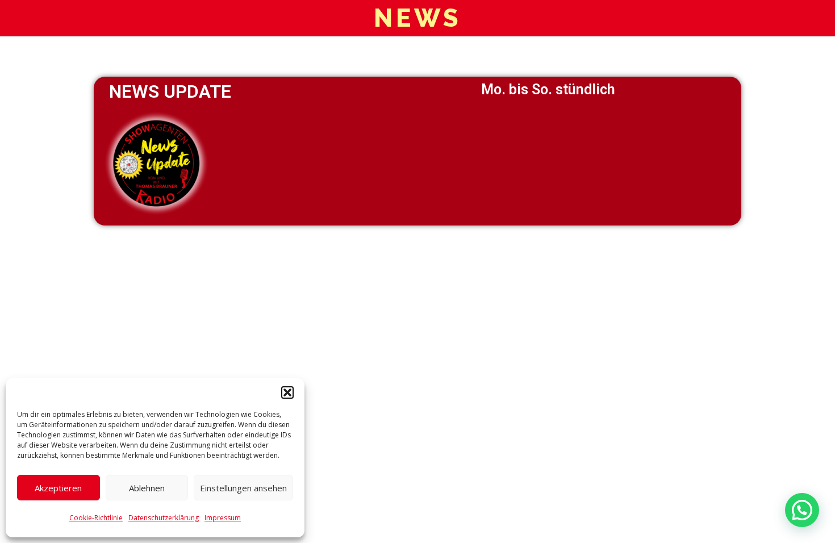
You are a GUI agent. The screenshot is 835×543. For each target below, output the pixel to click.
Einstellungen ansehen (243, 488)
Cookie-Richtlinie (96, 518)
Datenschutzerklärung (163, 518)
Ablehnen (147, 488)
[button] (287, 392)
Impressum (222, 518)
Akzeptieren (58, 488)
